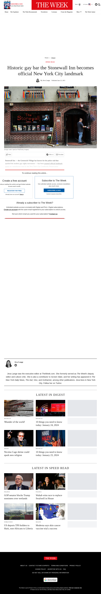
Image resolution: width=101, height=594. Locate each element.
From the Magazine (67, 12)
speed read (50, 62)
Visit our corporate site (75, 588)
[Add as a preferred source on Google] (50, 580)
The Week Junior (90, 12)
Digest (53, 58)
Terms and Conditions (59, 565)
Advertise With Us (54, 569)
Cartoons (54, 12)
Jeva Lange (46, 80)
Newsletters (44, 12)
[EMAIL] (16, 365)
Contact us (53, 214)
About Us (23, 565)
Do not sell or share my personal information (50, 572)
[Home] (6, 12)
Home (47, 58)
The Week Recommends (30, 12)
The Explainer (14, 12)
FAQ (64, 569)
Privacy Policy (75, 565)
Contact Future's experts (39, 565)
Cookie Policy (40, 569)
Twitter (58, 383)
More (78, 12)
